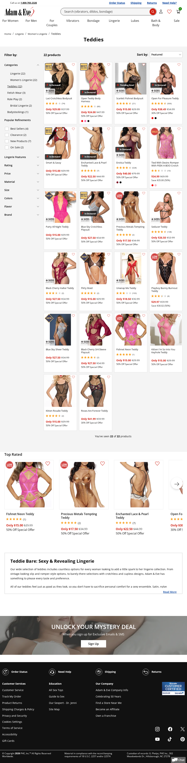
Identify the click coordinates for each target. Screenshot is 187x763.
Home (7, 34)
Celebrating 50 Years (108, 696)
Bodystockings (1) (17, 112)
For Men (31, 21)
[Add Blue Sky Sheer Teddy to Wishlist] (73, 315)
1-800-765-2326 (29, 2)
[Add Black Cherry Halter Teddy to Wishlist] (73, 254)
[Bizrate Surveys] (180, 693)
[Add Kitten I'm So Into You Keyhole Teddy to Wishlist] (179, 315)
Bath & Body (156, 23)
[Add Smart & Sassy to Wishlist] (73, 128)
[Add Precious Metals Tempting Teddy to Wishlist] (143, 193)
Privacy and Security (14, 715)
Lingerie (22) (17, 73)
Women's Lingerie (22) (23, 80)
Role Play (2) (14, 99)
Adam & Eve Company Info (112, 690)
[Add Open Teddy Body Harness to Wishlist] (108, 64)
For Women (10, 21)
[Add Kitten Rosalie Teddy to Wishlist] (73, 377)
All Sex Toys (56, 690)
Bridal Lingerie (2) (21, 105)
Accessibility (9, 734)
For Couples (52, 23)
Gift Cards (8, 740)
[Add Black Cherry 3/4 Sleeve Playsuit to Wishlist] (108, 315)
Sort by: (142, 55)
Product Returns (12, 703)
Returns (152, 3)
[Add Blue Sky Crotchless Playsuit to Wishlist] (108, 193)
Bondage (93, 21)
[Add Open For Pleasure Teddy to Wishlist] (179, 64)
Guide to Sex (56, 696)
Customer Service (13, 690)
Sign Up (93, 644)
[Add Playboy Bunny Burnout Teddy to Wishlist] (179, 254)
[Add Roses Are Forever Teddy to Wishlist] (108, 377)
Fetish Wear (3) (16, 92)
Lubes (135, 21)
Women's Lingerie (37, 34)
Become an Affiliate (107, 709)
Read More (170, 591)
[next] (177, 483)
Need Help (64, 671)
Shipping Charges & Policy (18, 709)
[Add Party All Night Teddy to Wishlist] (73, 193)
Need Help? (169, 3)
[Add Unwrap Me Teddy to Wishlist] (143, 254)
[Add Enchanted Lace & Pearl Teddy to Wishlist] (108, 128)
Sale (177, 21)
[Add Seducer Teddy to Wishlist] (179, 193)
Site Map (54, 709)
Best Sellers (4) (19, 128)
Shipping (136, 3)
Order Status (117, 3)
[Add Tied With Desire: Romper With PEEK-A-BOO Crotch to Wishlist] (179, 128)
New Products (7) (20, 141)
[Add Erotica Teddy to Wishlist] (143, 128)
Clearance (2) (18, 135)
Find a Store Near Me (109, 703)
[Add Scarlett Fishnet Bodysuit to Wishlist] (143, 64)
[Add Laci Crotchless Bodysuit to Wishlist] (73, 64)
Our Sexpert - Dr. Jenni (63, 703)
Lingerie (114, 21)
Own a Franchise (106, 715)
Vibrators (72, 21)
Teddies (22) (14, 86)
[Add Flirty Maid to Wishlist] (108, 254)
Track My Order (11, 696)
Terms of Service (12, 728)
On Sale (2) (17, 147)
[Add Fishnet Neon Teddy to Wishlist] (143, 315)
